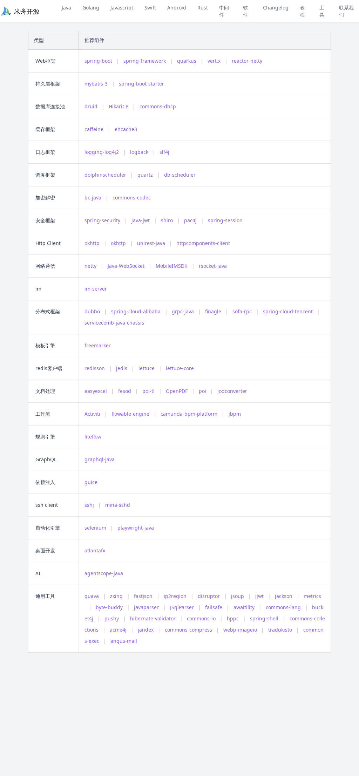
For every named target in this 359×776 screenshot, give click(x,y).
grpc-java (183, 311)
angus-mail (123, 641)
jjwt (259, 596)
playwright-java (135, 527)
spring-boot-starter (141, 83)
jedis (121, 368)
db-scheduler (180, 174)
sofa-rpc (242, 311)
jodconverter (232, 391)
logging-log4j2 (101, 152)
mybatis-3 (96, 83)
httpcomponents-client (203, 243)
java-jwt (140, 220)
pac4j (190, 220)
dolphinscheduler (105, 174)
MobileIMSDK (172, 266)
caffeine (93, 129)
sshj (89, 505)
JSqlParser (182, 607)
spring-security (102, 220)
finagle (213, 311)
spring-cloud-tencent (288, 311)
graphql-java (99, 459)
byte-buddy (109, 607)
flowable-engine (130, 413)
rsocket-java (213, 266)
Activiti (92, 413)
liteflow (92, 436)
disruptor (209, 596)
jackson (283, 596)
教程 (302, 11)
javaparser (146, 607)
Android (176, 7)
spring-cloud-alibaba (136, 311)
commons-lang (283, 607)
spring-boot (98, 60)
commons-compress (188, 629)
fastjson (143, 596)
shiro (167, 220)
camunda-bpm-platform (189, 413)
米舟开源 (26, 11)
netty (90, 266)
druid (90, 106)
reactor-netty (247, 60)
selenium (95, 527)
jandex (146, 629)
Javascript (121, 7)
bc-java (92, 197)
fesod (124, 391)
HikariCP (118, 106)
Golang (90, 7)
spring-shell (264, 618)
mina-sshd (117, 505)
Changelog (276, 7)
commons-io (201, 618)
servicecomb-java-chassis (114, 322)
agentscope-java (103, 573)
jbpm (235, 413)
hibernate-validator (153, 618)
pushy (111, 618)
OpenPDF (177, 391)
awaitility (244, 607)
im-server (95, 288)
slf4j (164, 152)
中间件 (224, 11)
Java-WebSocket (126, 266)
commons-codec (132, 197)
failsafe (213, 607)
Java (66, 7)
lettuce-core (180, 368)
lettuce (146, 368)
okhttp (92, 243)
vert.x (214, 60)
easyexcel (95, 391)
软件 (245, 11)
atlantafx (94, 550)
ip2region (175, 596)
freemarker (97, 345)
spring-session (225, 220)
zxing (116, 596)
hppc (233, 618)
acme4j (118, 629)
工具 (321, 11)
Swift (150, 7)
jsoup (237, 596)
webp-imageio (240, 629)
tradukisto (280, 629)
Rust (202, 7)
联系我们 (346, 11)
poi (202, 391)
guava (91, 596)
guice (90, 482)
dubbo (92, 311)
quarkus (186, 60)
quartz (145, 174)
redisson (94, 368)
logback (139, 152)
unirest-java (151, 243)
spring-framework (144, 60)
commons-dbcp (158, 106)
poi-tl (148, 391)
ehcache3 (126, 129)
